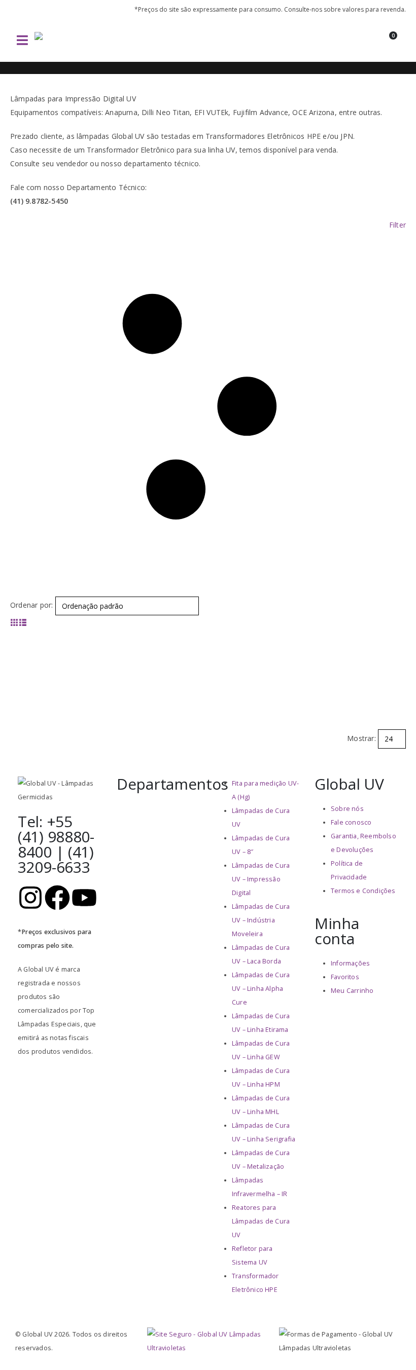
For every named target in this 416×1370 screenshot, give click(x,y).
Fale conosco (351, 822)
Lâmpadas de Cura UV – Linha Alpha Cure (261, 989)
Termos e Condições (363, 890)
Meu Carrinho (352, 990)
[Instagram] (30, 897)
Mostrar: (361, 738)
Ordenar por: (31, 605)
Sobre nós (347, 808)
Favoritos (345, 977)
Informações (350, 963)
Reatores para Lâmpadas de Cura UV (261, 1221)
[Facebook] (57, 897)
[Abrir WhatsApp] (390, 1344)
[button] (22, 40)
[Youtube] (84, 897)
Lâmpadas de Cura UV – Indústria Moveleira (261, 920)
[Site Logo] (70, 40)
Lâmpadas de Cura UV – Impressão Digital (261, 879)
